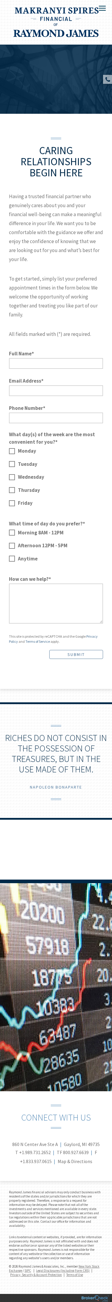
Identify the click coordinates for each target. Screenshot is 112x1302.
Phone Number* (27, 408)
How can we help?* (30, 579)
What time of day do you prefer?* (47, 523)
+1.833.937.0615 (36, 1161)
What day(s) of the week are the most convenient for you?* (52, 438)
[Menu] (99, 7)
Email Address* (26, 381)
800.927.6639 (76, 1152)
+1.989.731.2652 (35, 1152)
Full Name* (21, 353)
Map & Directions (75, 1161)
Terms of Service (37, 641)
